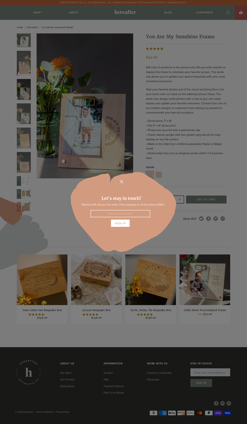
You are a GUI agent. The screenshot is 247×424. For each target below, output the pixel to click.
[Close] (121, 181)
